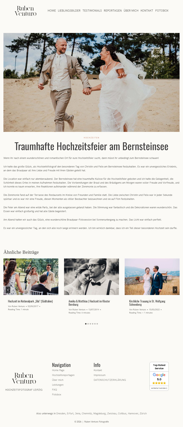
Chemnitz (87, 413)
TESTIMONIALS (92, 10)
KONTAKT (147, 10)
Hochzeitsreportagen (63, 375)
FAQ (54, 389)
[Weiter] (175, 289)
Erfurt (70, 413)
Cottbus (122, 413)
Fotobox (56, 394)
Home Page (58, 370)
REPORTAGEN (113, 10)
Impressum (100, 375)
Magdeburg (99, 413)
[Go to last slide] (8, 289)
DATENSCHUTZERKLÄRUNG (110, 379)
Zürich (143, 413)
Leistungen (57, 384)
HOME (52, 10)
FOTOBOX (161, 10)
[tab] (85, 324)
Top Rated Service (159, 366)
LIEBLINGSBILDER (69, 10)
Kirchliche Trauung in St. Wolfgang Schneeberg (147, 303)
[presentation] (30, 276)
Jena (77, 413)
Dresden (60, 413)
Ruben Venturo (18, 306)
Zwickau (111, 413)
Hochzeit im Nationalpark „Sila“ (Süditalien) (30, 301)
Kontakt (98, 370)
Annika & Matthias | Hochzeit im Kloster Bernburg (89, 303)
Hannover (133, 413)
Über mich (57, 379)
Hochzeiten (91, 138)
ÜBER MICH (131, 10)
